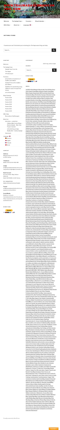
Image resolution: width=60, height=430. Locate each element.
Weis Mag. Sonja (36, 396)
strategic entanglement (39, 359)
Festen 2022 (8, 106)
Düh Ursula (47, 140)
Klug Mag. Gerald (35, 222)
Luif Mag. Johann (47, 252)
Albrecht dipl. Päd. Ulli (43, 89)
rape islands (38, 303)
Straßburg (47, 359)
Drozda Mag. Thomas (49, 136)
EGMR (34, 142)
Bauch (48, 103)
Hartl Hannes (45, 179)
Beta (45, 107)
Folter (44, 156)
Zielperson (30, 405)
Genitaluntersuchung (31, 165)
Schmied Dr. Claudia (30, 331)
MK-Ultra (36, 268)
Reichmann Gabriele (47, 307)
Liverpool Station (30, 250)
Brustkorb (28, 119)
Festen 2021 (8, 108)
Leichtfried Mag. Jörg (44, 247)
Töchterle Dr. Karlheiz (31, 378)
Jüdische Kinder (29, 212)
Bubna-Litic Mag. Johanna (37, 119)
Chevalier (40, 121)
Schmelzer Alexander (40, 329)
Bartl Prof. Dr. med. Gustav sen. (33, 103)
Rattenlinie (44, 303)
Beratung (46, 105)
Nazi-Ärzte (41, 275)
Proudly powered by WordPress (11, 418)
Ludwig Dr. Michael (38, 252)
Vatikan (36, 384)
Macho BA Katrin (34, 254)
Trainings (28, 377)
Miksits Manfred (29, 266)
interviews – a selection (11, 121)
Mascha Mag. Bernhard (45, 259)
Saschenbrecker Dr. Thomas (33, 321)
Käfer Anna (41, 238)
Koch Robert (44, 224)
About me (16, 25)
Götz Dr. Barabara (45, 173)
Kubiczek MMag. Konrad (46, 233)
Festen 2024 (8, 102)
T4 (37, 368)
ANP (41, 93)
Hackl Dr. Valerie (33, 175)
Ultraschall (52, 378)
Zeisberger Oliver (40, 401)
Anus (52, 93)
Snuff (45, 345)
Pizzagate (47, 291)
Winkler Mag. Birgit (33, 398)
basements (43, 103)
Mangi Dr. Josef (46, 256)
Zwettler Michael (43, 406)
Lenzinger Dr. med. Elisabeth (37, 249)
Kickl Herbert (38, 217)
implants (34, 198)
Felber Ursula (41, 154)
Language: (26, 25)
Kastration (52, 215)
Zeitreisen (28, 403)
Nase (30, 275)
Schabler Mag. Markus (45, 321)
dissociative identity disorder (45, 133)
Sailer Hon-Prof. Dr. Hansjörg (33, 319)
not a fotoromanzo (10, 92)
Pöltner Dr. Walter (30, 299)
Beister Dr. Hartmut (39, 105)
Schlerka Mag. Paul (37, 328)
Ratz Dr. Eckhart (51, 303)
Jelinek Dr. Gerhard (43, 205)
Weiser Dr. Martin (46, 394)
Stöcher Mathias (30, 363)
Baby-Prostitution (45, 98)
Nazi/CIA (46, 275)
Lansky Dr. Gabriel (39, 242)
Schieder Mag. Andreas (46, 326)
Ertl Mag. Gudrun (34, 149)
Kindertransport (41, 219)
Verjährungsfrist (42, 384)
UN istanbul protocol (31, 380)
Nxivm (53, 280)
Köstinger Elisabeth (36, 240)
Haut (46, 180)
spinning (47, 350)
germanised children (46, 165)
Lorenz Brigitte (51, 250)
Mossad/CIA (29, 270)
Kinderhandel (33, 219)
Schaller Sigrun (29, 324)
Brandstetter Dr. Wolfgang (49, 112)
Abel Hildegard (34, 89)
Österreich (28, 410)
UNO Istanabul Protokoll (42, 380)
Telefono (28, 370)
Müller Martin (45, 273)
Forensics (28, 21)
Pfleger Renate (53, 289)
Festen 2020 (8, 111)
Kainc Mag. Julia (45, 212)
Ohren (48, 282)
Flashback (40, 156)
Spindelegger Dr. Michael (39, 350)
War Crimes (50, 392)
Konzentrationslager (40, 228)
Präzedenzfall (43, 296)
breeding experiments (31, 114)
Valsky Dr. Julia (29, 382)
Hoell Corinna (38, 187)
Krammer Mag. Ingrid (47, 229)
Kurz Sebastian (43, 236)
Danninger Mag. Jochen (39, 128)
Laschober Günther (49, 242)
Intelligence (47, 200)
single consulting (40, 343)
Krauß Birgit (29, 233)
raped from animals (30, 303)
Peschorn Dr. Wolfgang (43, 289)
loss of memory (29, 252)
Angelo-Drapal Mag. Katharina (36, 91)
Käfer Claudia (47, 238)
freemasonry (29, 159)
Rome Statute (40, 314)
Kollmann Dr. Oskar (30, 228)
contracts (44, 124)
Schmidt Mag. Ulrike (50, 329)
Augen (38, 96)
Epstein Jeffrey (29, 147)
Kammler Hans (45, 214)
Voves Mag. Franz (45, 387)
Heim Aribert (51, 182)
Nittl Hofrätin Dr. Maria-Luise (45, 278)
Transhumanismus (42, 377)
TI (38, 373)
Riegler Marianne (30, 312)
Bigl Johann (39, 108)
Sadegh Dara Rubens (38, 317)
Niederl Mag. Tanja (33, 278)
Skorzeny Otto (32, 345)
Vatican (32, 384)
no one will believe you (46, 280)
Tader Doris (41, 368)
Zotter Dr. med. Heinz (34, 406)
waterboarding (29, 394)
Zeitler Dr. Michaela (49, 401)
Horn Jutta (40, 194)
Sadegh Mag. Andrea (49, 317)
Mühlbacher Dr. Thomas (39, 271)
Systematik (53, 366)
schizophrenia (29, 328)
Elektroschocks (38, 143)
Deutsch (9, 138)
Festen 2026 (8, 97)
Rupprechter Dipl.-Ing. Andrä (43, 315)
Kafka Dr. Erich (37, 212)
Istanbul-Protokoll (46, 203)
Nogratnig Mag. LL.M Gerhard (33, 280)
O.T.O (27, 282)
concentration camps (31, 124)
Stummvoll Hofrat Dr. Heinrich (47, 361)
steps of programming (46, 356)
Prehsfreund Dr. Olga (31, 294)
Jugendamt (44, 208)
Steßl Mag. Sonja (33, 357)
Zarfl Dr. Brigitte (32, 401)
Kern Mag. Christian (30, 217)
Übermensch (34, 410)
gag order (44, 161)
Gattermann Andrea (34, 163)
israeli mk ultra (38, 203)
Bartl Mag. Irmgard (42, 101)
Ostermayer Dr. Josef (31, 284)
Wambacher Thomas (42, 392)
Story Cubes (48, 357)
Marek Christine (35, 259)
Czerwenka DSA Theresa (50, 126)
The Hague (8, 71)
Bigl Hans (34, 108)
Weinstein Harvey (37, 394)
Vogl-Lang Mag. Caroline (42, 385)
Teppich (47, 370)
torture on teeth (52, 375)
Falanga (28, 151)
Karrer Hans (39, 215)
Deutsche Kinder (30, 133)
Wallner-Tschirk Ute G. (31, 392)
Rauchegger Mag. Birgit (31, 305)
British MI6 (43, 115)
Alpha (50, 89)
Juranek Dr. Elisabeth (36, 210)
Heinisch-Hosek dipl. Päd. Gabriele (34, 184)
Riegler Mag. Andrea (49, 310)
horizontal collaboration (32, 194)
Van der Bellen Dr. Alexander (40, 382)
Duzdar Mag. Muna (30, 140)
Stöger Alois (37, 363)
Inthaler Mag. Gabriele (43, 201)
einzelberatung (46, 142)
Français (9, 142)
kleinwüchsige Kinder (35, 221)
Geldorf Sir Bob (50, 163)
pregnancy (49, 293)
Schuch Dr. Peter (35, 335)
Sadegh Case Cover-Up (11, 69)
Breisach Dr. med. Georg (43, 114)
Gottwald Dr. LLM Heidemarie (37, 170)
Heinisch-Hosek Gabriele (49, 184)
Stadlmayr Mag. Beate (41, 354)
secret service (42, 340)
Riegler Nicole (37, 312)
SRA (27, 352)
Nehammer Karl (29, 277)
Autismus (39, 98)
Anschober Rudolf (46, 93)
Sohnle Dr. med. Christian (37, 347)
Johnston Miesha (37, 208)
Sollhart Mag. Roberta (48, 347)
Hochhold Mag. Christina (49, 186)
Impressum (8, 133)
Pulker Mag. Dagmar (34, 298)
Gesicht (38, 166)
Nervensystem (36, 277)
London (36, 250)
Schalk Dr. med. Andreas (35, 322)
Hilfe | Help (7, 25)
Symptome (41, 364)
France (32, 157)
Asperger (43, 94)
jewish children (52, 205)
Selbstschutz (34, 342)
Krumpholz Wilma (36, 233)
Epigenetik (53, 145)
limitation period (48, 249)
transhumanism (34, 377)
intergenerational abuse (32, 201)
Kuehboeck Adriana (30, 235)
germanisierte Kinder (31, 166)
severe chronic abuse (31, 343)
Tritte (52, 377)
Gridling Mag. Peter (47, 172)
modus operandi (42, 268)
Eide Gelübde (39, 142)
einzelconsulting (30, 143)
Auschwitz (42, 96)
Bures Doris (46, 119)
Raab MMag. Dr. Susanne (32, 301)
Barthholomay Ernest (50, 100)
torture (46, 375)
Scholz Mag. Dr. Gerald (50, 331)
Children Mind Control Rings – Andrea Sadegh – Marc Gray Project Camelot (14, 125)
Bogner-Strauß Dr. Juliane (47, 110)
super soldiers (34, 364)
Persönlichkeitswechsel (31, 289)
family (49, 151)
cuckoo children (40, 126)
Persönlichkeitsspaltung (47, 287)
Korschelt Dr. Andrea (50, 228)
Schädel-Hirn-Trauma (43, 338)
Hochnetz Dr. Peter (30, 187)
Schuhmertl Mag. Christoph (36, 336)
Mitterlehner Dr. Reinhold (43, 266)
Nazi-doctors (35, 275)
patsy (41, 285)
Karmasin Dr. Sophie (31, 215)
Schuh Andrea (42, 335)
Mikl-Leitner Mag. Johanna (48, 264)
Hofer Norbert (42, 189)
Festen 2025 (8, 100)
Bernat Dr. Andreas (39, 107)
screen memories (34, 340)
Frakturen (28, 157)
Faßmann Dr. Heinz (51, 152)
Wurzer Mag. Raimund (45, 399)
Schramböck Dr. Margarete (32, 333)
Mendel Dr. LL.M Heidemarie (48, 263)
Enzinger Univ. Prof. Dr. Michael (37, 145)
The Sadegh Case (17, 21)
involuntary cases (30, 203)
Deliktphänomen (30, 131)
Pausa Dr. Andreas (47, 285)
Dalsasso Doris (29, 128)
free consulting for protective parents (43, 157)
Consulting (39, 124)
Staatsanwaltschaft (30, 354)
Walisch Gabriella (48, 391)
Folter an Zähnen (50, 156)
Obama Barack (31, 282)
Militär (35, 266)
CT (35, 126)
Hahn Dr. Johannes (41, 175)
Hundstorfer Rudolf (48, 194)
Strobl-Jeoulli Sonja (35, 361)
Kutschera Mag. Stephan (32, 238)
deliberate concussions (49, 129)
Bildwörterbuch (46, 108)
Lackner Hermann (45, 240)
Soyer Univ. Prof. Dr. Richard (32, 349)
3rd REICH (28, 89)
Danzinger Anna (49, 128)
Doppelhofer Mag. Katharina (44, 135)
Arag (31, 408)
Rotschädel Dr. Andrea (49, 314)
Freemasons (35, 159)
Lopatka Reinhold (43, 250)
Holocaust (51, 193)
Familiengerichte (43, 151)
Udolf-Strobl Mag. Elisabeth (43, 378)
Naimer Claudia (52, 273)
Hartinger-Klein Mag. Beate (35, 179)
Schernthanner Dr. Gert (34, 326)
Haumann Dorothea (30, 180)
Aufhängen (34, 96)
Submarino (28, 364)
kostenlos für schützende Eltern (33, 229)
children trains (46, 121)
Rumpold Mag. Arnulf (31, 315)
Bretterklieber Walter (36, 115)
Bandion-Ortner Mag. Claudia (38, 100)
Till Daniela (41, 373)
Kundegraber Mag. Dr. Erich (32, 236)
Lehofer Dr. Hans (35, 247)
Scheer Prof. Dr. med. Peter (39, 324)
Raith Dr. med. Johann (43, 301)
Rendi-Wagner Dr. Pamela (46, 308)
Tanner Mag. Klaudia (49, 368)
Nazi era (50, 275)
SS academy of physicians (48, 352)
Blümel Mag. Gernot (36, 110)
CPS (48, 124)
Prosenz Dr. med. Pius (34, 296)
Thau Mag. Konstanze (35, 371)
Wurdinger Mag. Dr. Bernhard (33, 399)
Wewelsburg (44, 396)
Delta (35, 131)
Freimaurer (49, 159)
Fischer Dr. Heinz (34, 156)
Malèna (40, 256)
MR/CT (36, 270)
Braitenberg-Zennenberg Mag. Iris (34, 112)
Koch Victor (50, 224)
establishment (42, 149)
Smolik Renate (40, 345)
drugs (27, 138)
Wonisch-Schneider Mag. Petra (46, 398)
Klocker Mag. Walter (45, 221)
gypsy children (37, 173)
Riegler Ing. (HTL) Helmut (38, 310)
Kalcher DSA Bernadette (36, 214)
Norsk (8, 145)
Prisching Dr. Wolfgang (42, 294)
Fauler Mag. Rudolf (33, 152)
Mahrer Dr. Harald (42, 254)
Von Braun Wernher (36, 387)
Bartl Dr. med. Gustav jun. (32, 101)
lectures (44, 245)
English (9, 140)
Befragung (52, 103)
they (48, 406)
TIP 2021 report (9, 73)
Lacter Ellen (52, 240)
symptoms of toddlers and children (41, 366)
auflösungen (36, 408)
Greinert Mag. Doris (38, 172)
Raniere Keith (52, 301)
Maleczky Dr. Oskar (34, 256)
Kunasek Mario (47, 235)
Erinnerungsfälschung (38, 147)
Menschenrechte (37, 264)
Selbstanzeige (49, 340)
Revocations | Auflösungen (12, 116)
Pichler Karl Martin (30, 291)
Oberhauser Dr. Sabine (41, 282)
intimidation (52, 201)
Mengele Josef (29, 264)
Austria (47, 96)
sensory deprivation (50, 342)
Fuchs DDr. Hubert (37, 161)
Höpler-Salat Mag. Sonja (44, 196)
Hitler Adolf (40, 186)
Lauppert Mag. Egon (37, 245)
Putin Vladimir (42, 298)
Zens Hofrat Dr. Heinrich (36, 403)
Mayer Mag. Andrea (46, 261)
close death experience (44, 122)
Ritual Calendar (39, 21)
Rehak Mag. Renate (37, 307)
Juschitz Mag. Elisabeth (47, 210)
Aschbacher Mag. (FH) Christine (33, 94)
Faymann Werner (43, 152)
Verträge (48, 384)
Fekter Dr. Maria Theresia (32, 154)
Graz (32, 172)
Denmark (44, 131)
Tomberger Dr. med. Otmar (37, 375)
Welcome (6, 21)
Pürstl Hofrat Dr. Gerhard (49, 299)
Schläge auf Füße (46, 328)
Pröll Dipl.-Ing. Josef (51, 296)
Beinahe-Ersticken (30, 105)
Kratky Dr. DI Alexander (38, 231)
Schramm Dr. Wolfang (44, 333)
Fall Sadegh (33, 151)
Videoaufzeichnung (30, 385)
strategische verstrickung (46, 408)
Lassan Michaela (30, 243)
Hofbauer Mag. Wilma (47, 187)
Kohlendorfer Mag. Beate (38, 226)
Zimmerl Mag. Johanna (46, 405)
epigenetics (48, 145)
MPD (33, 270)
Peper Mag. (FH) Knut (35, 287)
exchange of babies (50, 149)
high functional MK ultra (31, 186)
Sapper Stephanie (44, 319)
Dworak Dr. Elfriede (39, 140)
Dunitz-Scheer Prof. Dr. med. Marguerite (45, 138)
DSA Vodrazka (32, 138)
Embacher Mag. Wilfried (47, 143)
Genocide (38, 165)
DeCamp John (40, 129)
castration (35, 121)
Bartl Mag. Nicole (51, 101)
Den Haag (39, 131)
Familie (37, 151)
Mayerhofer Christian (35, 261)
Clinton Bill (35, 122)
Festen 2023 (8, 104)
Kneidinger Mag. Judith (45, 222)
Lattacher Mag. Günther (40, 243)
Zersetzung (45, 403)
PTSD (27, 298)
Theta (42, 371)
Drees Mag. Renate (38, 136)
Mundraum (50, 270)
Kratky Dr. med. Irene (49, 231)
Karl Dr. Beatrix (52, 214)
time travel (47, 373)
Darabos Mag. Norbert (31, 129)
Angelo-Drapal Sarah (34, 93)
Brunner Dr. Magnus (47, 117)
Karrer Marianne (46, 215)
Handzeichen (43, 177)
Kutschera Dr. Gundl (52, 236)
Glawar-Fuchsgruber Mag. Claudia (39, 168)
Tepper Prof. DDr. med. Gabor (37, 370)
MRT (39, 270)
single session (48, 343)
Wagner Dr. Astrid (37, 389)
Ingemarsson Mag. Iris (41, 198)
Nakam (27, 275)
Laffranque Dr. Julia (30, 242)
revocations (29, 310)
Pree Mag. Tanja (42, 293)
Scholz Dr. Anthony (40, 331)
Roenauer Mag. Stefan (31, 314)
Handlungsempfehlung (34, 177)
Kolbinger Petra (49, 226)
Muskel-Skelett (29, 271)
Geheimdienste (43, 163)
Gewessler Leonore (45, 166)
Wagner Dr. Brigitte (46, 389)
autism (34, 98)
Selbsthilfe (28, 342)
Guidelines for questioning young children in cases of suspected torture (13, 88)
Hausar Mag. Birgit (40, 180)
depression (49, 131)
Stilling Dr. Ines (41, 357)
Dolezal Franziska (33, 135)
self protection (41, 342)
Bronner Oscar (50, 115)
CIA (32, 122)
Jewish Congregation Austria (33, 207)
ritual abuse (53, 312)
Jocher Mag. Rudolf (45, 207)
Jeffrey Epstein (35, 205)
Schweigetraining (47, 336)
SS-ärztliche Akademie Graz (35, 352)
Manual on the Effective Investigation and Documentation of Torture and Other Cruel (41, 257)
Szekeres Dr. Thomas (31, 368)
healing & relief (34, 182)
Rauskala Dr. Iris (41, 305)
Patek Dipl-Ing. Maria (35, 285)
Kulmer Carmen (39, 235)
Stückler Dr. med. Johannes (47, 363)
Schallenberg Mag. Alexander (48, 322)
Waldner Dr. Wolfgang (38, 391)
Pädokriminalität (50, 298)
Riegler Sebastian (45, 312)
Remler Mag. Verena (34, 308)
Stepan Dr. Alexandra (35, 356)
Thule (36, 373)
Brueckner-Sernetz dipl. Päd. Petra (34, 117)
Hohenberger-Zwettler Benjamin (40, 191)
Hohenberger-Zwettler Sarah (41, 193)
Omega (52, 282)
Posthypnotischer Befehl (32, 293)
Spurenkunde (52, 350)
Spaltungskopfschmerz (45, 349)
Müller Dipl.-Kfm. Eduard (36, 273)
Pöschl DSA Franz (39, 299)
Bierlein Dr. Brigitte (51, 107)
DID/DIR (36, 133)
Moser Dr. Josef (50, 268)
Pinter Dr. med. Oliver (40, 291)
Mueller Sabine (44, 270)
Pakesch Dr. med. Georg (42, 284)
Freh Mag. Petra (42, 159)
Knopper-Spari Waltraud (34, 224)
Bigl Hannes (29, 108)
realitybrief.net (49, 305)
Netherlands (44, 277)
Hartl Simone (52, 179)
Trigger (49, 377)
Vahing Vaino (51, 380)
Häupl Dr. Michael (33, 196)
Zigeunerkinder (37, 405)
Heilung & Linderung (43, 182)
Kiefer (43, 217)
